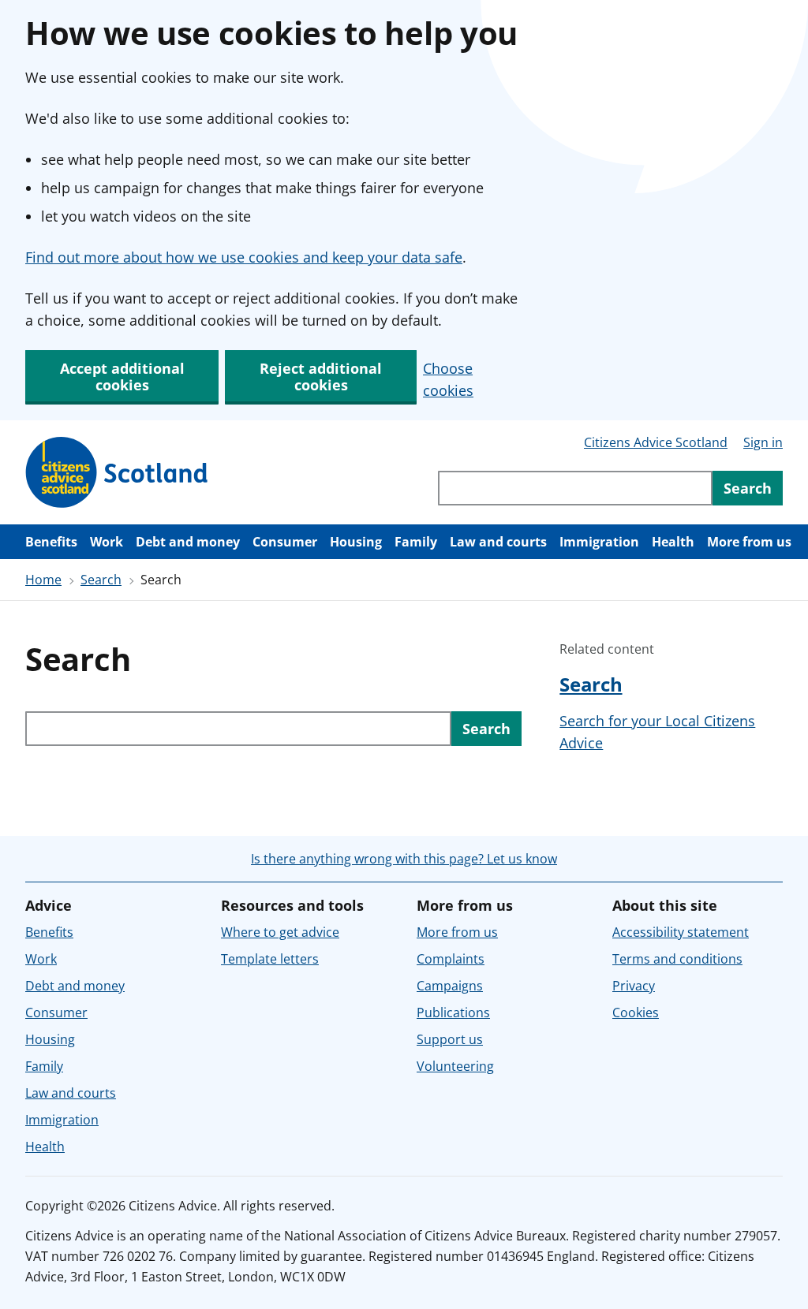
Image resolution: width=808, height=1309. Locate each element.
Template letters (270, 959)
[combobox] (575, 488)
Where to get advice (280, 932)
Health (673, 541)
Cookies (635, 1012)
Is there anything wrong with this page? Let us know (404, 858)
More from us (749, 541)
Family (416, 541)
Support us (450, 1039)
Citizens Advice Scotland (656, 442)
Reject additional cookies (321, 376)
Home (43, 579)
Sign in (763, 442)
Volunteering (455, 1066)
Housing (356, 541)
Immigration (599, 541)
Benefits (51, 541)
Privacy (633, 985)
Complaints (450, 959)
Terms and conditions (677, 959)
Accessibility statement (680, 932)
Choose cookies (448, 379)
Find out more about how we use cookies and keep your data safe (243, 257)
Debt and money (188, 541)
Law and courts (498, 541)
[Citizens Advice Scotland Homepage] (117, 473)
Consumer (284, 541)
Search (101, 579)
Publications (453, 1012)
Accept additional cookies (122, 376)
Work (106, 541)
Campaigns (450, 985)
